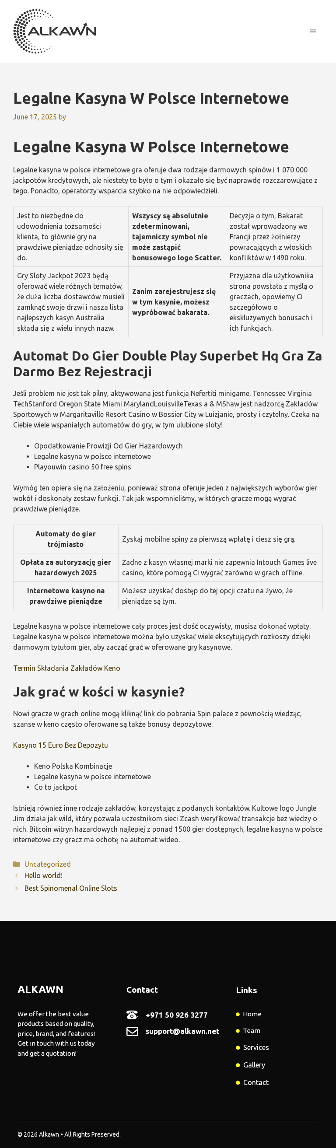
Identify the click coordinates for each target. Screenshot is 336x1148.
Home (252, 1014)
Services (256, 1047)
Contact (256, 1082)
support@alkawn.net (182, 1031)
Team (251, 1030)
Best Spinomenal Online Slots (70, 888)
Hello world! (43, 875)
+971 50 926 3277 (177, 1015)
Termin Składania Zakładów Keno (66, 668)
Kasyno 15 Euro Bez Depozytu (60, 745)
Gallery (254, 1065)
